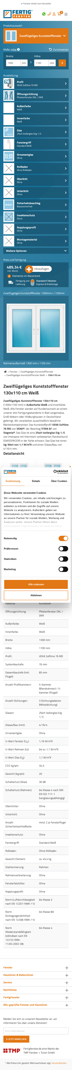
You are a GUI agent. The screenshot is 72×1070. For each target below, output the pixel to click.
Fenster (13, 371)
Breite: (10, 56)
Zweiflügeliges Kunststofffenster (36, 371)
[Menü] (66, 14)
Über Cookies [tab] (59, 481)
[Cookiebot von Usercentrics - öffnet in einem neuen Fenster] (53, 472)
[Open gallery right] (62, 328)
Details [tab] (36, 481)
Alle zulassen (36, 584)
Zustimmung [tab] (13, 481)
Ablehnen (36, 595)
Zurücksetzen (61, 49)
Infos (13, 49)
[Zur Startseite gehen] (18, 14)
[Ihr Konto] (54, 14)
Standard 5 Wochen (46, 280)
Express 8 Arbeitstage (47, 284)
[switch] (63, 548)
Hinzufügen (41, 269)
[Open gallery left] (10, 328)
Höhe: (37, 56)
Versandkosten (58, 1063)
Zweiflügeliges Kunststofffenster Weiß (25, 375)
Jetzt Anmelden (17, 1039)
